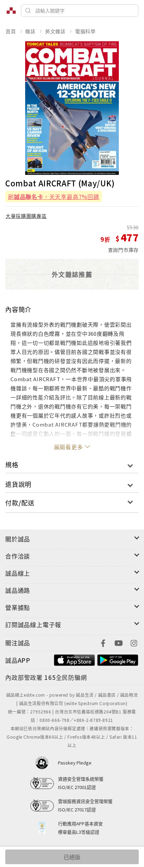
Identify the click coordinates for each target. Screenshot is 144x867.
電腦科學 (85, 31)
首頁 (11, 31)
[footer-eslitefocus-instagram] (134, 642)
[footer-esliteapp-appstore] (74, 659)
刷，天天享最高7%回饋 (53, 196)
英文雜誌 (55, 31)
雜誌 (30, 31)
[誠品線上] (11, 10)
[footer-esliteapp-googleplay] (118, 659)
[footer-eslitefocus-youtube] (118, 642)
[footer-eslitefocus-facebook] (103, 642)
